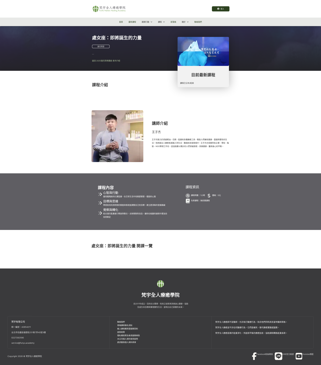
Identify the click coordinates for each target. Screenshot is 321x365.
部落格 (173, 22)
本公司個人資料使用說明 (127, 339)
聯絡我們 (198, 22)
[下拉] (151, 22)
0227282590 (17, 337)
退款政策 (121, 332)
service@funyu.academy (22, 343)
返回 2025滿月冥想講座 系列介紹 (106, 60)
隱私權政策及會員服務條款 (128, 335)
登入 (222, 9)
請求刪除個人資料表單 (126, 342)
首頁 (121, 22)
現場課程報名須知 (124, 325)
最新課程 (132, 22)
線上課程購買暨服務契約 (127, 328)
